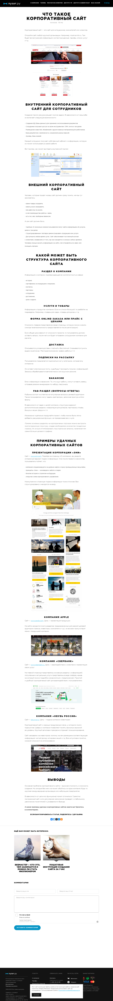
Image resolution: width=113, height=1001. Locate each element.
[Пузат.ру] (12, 4)
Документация (10, 984)
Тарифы (43, 3)
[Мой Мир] (59, 819)
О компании (34, 3)
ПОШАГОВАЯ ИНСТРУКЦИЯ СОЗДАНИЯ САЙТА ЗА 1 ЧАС (56, 867)
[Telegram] (54, 819)
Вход (107, 3)
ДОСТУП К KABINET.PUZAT (82, 3)
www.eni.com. (36, 456)
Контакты (52, 978)
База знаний (95, 3)
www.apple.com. (37, 621)
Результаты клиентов (55, 3)
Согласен (36, 995)
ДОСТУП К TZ (68, 3)
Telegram (73, 982)
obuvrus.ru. (35, 720)
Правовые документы (11, 986)
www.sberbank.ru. (38, 665)
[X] (56, 819)
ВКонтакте (74, 978)
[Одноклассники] (61, 819)
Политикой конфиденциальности (69, 990)
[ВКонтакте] (51, 819)
